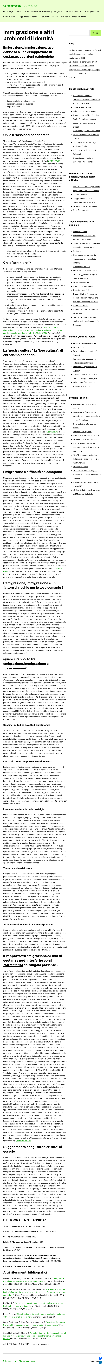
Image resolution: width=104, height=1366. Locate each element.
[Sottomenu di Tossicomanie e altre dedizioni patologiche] (62, 11)
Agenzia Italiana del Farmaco (85, 343)
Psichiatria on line (80, 467)
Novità (72, 77)
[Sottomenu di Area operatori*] (98, 11)
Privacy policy (95, 1361)
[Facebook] (100, 1358)
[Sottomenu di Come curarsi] (15, 16)
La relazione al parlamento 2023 (83, 62)
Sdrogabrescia (12, 5)
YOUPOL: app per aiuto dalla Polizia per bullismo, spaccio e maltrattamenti (86, 459)
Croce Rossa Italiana (82, 107)
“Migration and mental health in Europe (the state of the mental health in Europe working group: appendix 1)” (34, 1292)
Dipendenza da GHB (81, 267)
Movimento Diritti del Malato (85, 206)
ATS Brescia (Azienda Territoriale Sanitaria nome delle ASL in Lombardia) (86, 100)
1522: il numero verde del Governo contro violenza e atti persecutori (86, 447)
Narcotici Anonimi (80, 306)
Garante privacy (80, 194)
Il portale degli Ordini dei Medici (86, 131)
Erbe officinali (79, 347)
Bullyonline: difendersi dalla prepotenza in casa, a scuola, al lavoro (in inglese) (86, 416)
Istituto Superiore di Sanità (84, 111)
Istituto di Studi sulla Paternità (86, 435)
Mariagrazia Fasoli (27, 1361)
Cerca (95, 33)
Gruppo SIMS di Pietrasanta (85, 294)
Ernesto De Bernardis (82, 282)
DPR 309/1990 (54, 161)
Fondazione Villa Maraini (83, 286)
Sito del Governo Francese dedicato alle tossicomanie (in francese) (86, 321)
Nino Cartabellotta (81, 210)
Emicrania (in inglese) (82, 432)
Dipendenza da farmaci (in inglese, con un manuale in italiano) (84, 259)
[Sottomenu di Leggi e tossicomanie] (37, 16)
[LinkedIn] (100, 1362)
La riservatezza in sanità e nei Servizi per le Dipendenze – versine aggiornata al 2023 (85, 54)
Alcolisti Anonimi (80, 232)
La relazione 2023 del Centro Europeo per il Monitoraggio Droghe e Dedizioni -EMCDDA (84, 70)
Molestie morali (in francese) (85, 439)
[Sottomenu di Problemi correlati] (81, 11)
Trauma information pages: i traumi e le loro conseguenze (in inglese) (87, 474)
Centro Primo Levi (23, 1141)
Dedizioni (77, 251)
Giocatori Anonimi (81, 290)
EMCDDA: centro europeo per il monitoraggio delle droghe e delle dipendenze (86, 274)
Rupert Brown (52, 432)
